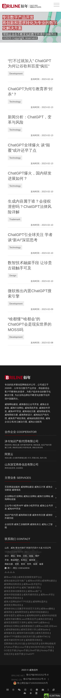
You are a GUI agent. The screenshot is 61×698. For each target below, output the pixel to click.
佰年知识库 (33, 643)
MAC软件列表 (37, 647)
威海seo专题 (10, 577)
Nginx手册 (23, 650)
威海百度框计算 (28, 629)
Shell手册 (34, 650)
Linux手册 (24, 647)
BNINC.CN (16, 679)
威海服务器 (9, 633)
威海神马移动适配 (25, 633)
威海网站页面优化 (12, 598)
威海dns (44, 622)
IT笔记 (49, 647)
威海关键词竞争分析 (14, 640)
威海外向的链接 (49, 615)
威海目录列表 (44, 619)
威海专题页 (9, 615)
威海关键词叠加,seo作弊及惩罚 (21, 619)
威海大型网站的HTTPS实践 (17, 601)
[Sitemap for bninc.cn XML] (11, 572)
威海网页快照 (21, 612)
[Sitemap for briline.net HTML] (8, 572)
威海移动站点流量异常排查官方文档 (21, 608)
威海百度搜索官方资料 (15, 622)
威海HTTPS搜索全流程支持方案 (19, 636)
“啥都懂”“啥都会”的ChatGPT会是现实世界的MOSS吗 (29, 324)
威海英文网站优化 (12, 605)
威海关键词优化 (31, 594)
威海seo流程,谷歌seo (46, 626)
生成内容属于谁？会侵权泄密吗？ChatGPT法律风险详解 (29, 206)
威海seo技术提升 (31, 584)
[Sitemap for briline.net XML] (14, 572)
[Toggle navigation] (56, 5)
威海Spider (43, 629)
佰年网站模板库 (48, 643)
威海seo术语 (47, 594)
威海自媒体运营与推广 (15, 580)
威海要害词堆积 (33, 640)
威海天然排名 (42, 633)
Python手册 (11, 647)
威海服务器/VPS (12, 587)
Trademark (14, 219)
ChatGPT (29, 654)
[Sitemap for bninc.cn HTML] (6, 572)
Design (12, 275)
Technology (15, 101)
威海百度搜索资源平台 (29, 577)
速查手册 (19, 654)
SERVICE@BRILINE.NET (16, 552)
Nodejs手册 (46, 650)
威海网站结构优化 (12, 584)
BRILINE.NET (18, 675)
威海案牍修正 (27, 626)
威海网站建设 (48, 580)
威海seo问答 (34, 580)
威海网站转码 (33, 615)
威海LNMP (33, 622)
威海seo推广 (34, 591)
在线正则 (8, 654)
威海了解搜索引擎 (30, 587)
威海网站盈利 (39, 601)
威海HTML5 (43, 636)
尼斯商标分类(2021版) (15, 643)
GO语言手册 (10, 650)
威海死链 (8, 612)
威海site (21, 615)
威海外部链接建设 (12, 594)
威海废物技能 (12, 629)
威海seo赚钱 (47, 608)
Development (16, 73)
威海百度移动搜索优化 (15, 591)
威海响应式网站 (11, 626)
